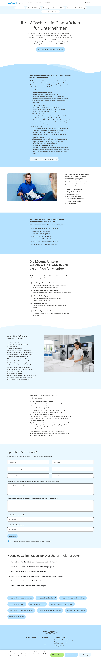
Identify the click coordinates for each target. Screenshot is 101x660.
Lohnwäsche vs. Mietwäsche (50, 12)
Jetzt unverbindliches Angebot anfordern (50, 49)
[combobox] (72, 469)
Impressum (13, 658)
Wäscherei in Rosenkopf (16, 604)
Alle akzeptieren (57, 655)
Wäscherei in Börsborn (16, 617)
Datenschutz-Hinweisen (32, 656)
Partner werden (30, 640)
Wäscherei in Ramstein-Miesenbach (62, 604)
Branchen (39, 3)
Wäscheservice (20, 8)
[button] (50, 562)
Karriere (44, 640)
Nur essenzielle (71, 655)
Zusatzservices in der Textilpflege (76, 8)
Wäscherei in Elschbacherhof (46, 598)
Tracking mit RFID (59, 646)
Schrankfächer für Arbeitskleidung (63, 640)
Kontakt (47, 3)
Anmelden (88, 3)
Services (29, 3)
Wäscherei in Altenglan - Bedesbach (20, 598)
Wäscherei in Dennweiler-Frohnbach (50, 610)
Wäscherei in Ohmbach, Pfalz (76, 610)
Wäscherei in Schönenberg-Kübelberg (21, 610)
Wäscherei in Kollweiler (37, 604)
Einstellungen (85, 655)
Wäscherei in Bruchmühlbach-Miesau (73, 598)
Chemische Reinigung (34, 8)
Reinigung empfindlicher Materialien (53, 8)
